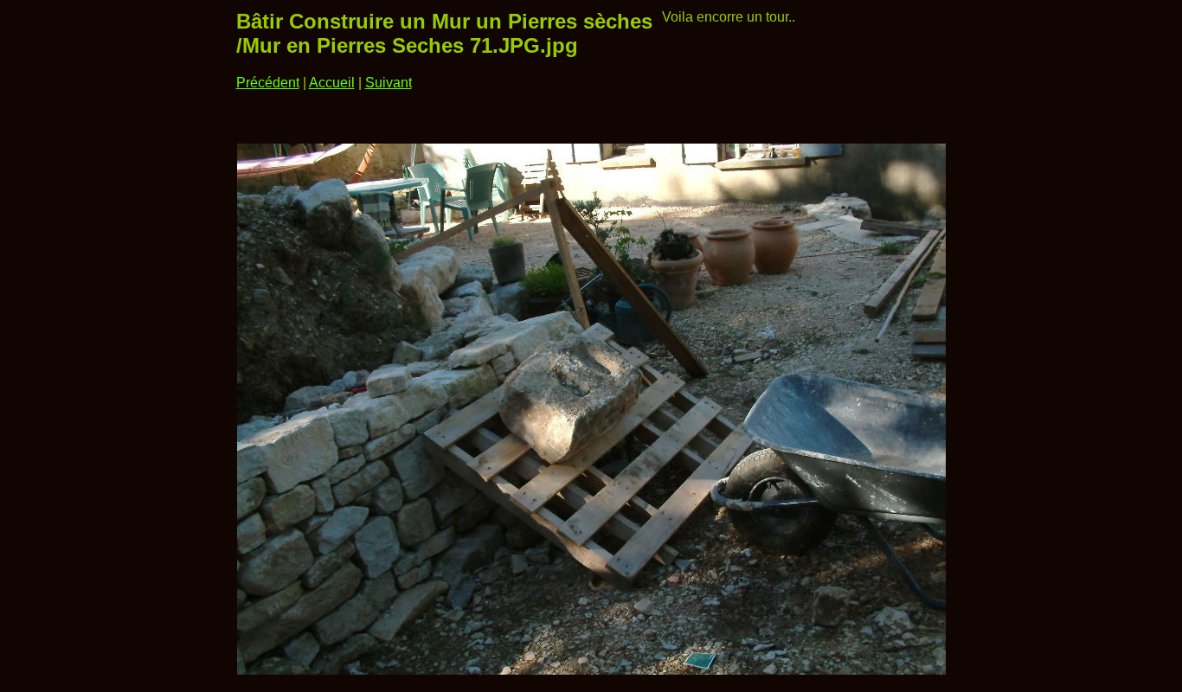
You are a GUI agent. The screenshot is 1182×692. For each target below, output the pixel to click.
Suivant (388, 82)
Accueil (332, 82)
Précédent (267, 82)
